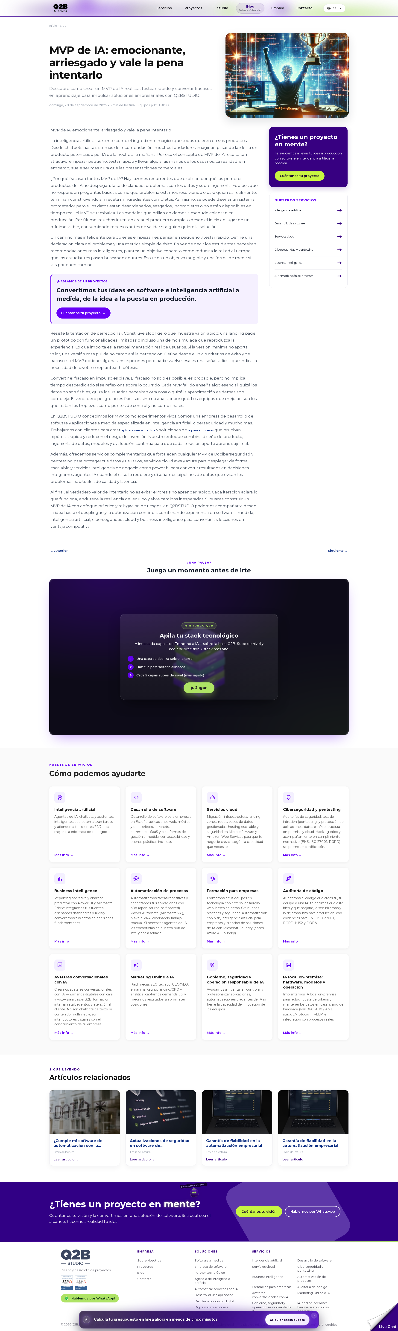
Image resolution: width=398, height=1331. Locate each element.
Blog (63, 25)
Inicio (53, 25)
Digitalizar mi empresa (211, 1307)
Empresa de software (211, 1266)
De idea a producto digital (214, 1301)
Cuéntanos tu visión (259, 1211)
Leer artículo (66, 1159)
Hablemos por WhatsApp (312, 1211)
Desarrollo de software (314, 1260)
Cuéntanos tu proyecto (83, 313)
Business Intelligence (267, 1277)
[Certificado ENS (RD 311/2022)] (81, 1283)
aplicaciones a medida (138, 430)
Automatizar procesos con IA (216, 1289)
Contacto (144, 1279)
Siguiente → (338, 550)
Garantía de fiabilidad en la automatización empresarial (234, 1143)
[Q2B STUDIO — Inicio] (60, 8)
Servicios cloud (263, 1266)
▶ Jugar (199, 688)
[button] (382, 1317)
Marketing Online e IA (313, 1293)
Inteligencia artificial (267, 1260)
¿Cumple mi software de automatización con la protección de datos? (78, 1143)
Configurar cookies (323, 1324)
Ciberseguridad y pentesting (310, 1269)
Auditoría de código (312, 1287)
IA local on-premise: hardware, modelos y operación (313, 1307)
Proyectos (145, 1266)
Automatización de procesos (311, 1279)
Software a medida (209, 1260)
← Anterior (59, 550)
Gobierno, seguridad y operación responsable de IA (272, 1307)
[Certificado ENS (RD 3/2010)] (67, 1283)
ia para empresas (201, 430)
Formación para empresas (271, 1287)
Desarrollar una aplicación (214, 1295)
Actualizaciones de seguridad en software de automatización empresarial (160, 1143)
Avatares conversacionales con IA (270, 1295)
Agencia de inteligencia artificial (212, 1281)
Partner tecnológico (210, 1272)
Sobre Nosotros (149, 1260)
